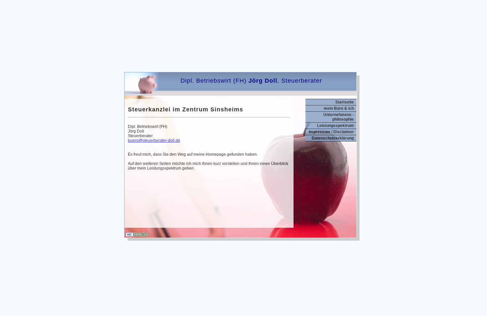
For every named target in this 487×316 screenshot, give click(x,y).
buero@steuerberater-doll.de (154, 140)
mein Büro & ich (339, 108)
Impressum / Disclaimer (331, 132)
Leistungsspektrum (335, 125)
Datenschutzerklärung (333, 138)
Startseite (344, 102)
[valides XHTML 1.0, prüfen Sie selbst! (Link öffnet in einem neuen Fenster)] (137, 235)
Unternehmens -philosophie (338, 117)
